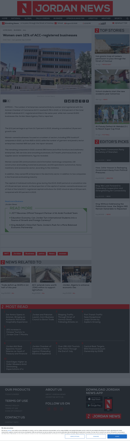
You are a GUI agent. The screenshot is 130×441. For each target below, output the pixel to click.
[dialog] (65, 433)
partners (10, 430)
